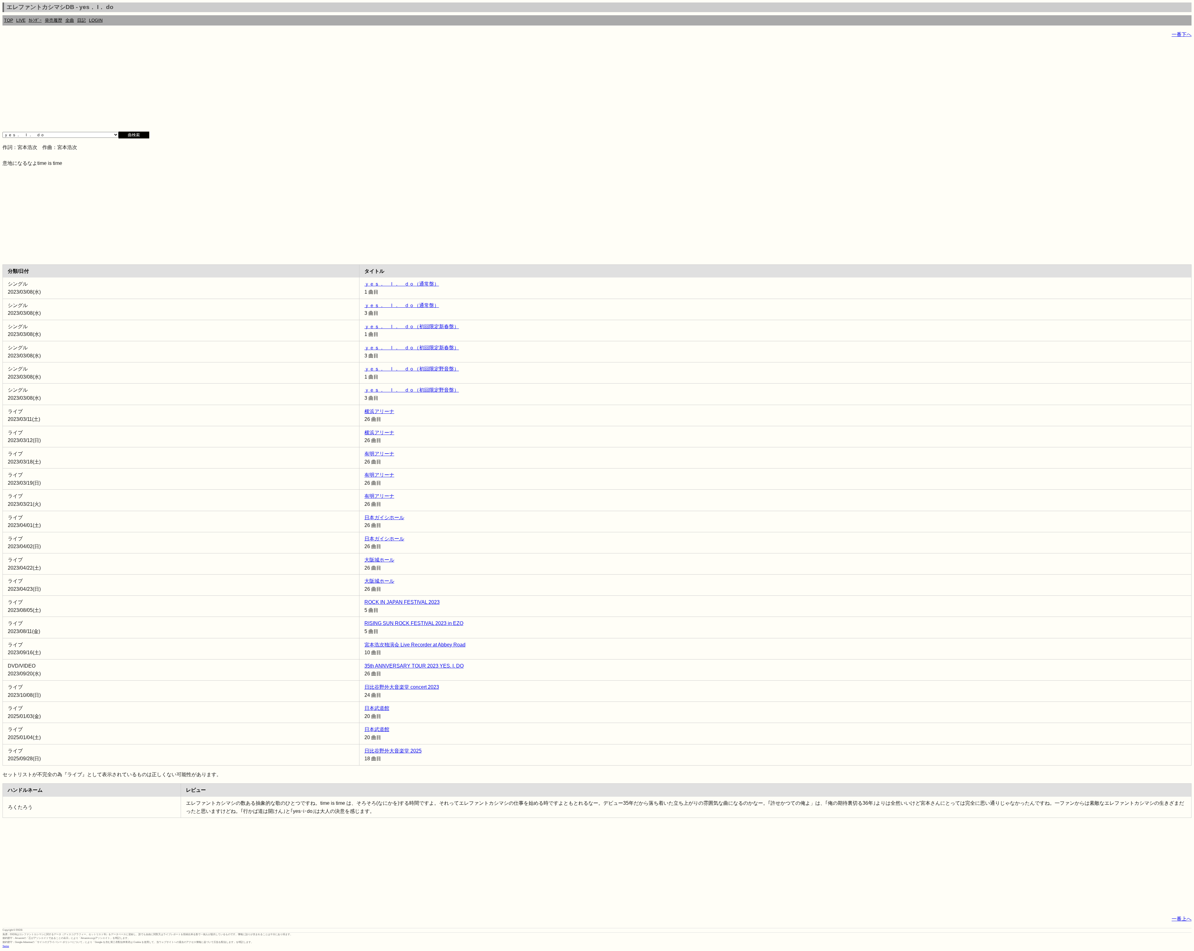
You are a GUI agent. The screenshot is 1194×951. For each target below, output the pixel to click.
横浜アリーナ (379, 411)
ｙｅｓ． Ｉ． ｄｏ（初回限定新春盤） (411, 326)
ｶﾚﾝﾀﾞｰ (35, 20)
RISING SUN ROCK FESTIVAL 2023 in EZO (413, 623)
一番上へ (1182, 918)
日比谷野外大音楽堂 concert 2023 (401, 687)
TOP (8, 20)
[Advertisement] (189, 87)
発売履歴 (53, 20)
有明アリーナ (379, 453)
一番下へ (1182, 34)
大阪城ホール (379, 559)
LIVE (20, 20)
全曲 (69, 20)
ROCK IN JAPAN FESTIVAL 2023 (402, 602)
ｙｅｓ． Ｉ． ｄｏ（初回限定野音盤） (411, 368)
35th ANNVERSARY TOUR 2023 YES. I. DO (414, 666)
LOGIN (96, 20)
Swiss (5, 946)
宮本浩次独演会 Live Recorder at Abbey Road (414, 644)
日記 (81, 20)
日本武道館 (376, 708)
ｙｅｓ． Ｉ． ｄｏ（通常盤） (401, 284)
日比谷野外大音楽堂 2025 (393, 750)
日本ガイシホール (384, 517)
